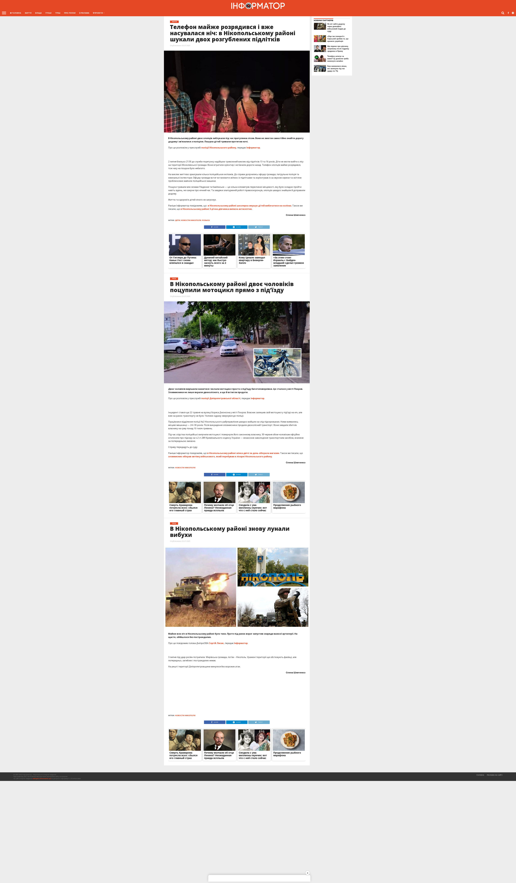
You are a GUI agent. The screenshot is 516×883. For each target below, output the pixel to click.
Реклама (84, 13)
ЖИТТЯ (28, 13)
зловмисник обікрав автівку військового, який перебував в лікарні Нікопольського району (220, 456)
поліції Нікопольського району (218, 147)
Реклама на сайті (495, 775)
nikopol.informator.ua (42, 778)
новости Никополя (191, 220)
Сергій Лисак (216, 643)
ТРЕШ (57, 13)
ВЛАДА (38, 13)
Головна (16, 13)
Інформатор (253, 147)
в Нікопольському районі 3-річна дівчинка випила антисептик (216, 208)
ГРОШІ (48, 13)
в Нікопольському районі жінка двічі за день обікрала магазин (243, 453)
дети (177, 220)
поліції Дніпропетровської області (220, 398)
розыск (206, 220)
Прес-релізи (70, 13)
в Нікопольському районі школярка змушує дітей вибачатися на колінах (249, 205)
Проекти (98, 13)
